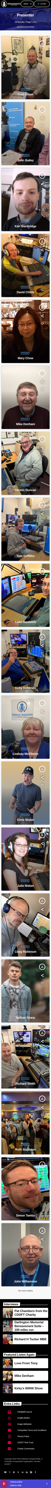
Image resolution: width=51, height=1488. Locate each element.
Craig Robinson (25, 951)
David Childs (25, 292)
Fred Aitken (25, 94)
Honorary (25, 1078)
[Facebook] (35, 1472)
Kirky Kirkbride (25, 688)
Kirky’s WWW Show (28, 1388)
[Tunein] (14, 1472)
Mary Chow (25, 358)
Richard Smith (25, 1083)
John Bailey (25, 160)
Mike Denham (25, 424)
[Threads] (18, 1472)
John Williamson (25, 1281)
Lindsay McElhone (25, 754)
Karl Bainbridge (25, 226)
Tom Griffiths (26, 556)
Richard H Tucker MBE (30, 1339)
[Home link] (10, 4)
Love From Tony (26, 1363)
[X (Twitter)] (9, 1472)
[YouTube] (5, 1472)
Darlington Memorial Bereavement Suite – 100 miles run (29, 1326)
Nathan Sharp (25, 1017)
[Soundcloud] (22, 1472)
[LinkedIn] (27, 1472)
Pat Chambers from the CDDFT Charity (30, 1312)
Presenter (25, 89)
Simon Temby (25, 1215)
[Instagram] (31, 1472)
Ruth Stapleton (25, 1149)
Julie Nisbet (25, 885)
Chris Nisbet (25, 820)
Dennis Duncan (25, 490)
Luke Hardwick (25, 622)
